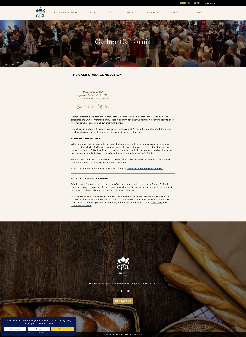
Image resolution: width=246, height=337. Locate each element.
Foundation (153, 13)
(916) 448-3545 (150, 283)
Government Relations (65, 13)
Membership (185, 3)
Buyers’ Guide (196, 13)
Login (196, 3)
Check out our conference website (145, 168)
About (174, 13)
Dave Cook (156, 202)
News (110, 13)
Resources (130, 13)
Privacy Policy (136, 334)
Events (92, 13)
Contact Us (123, 300)
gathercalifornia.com (81, 205)
